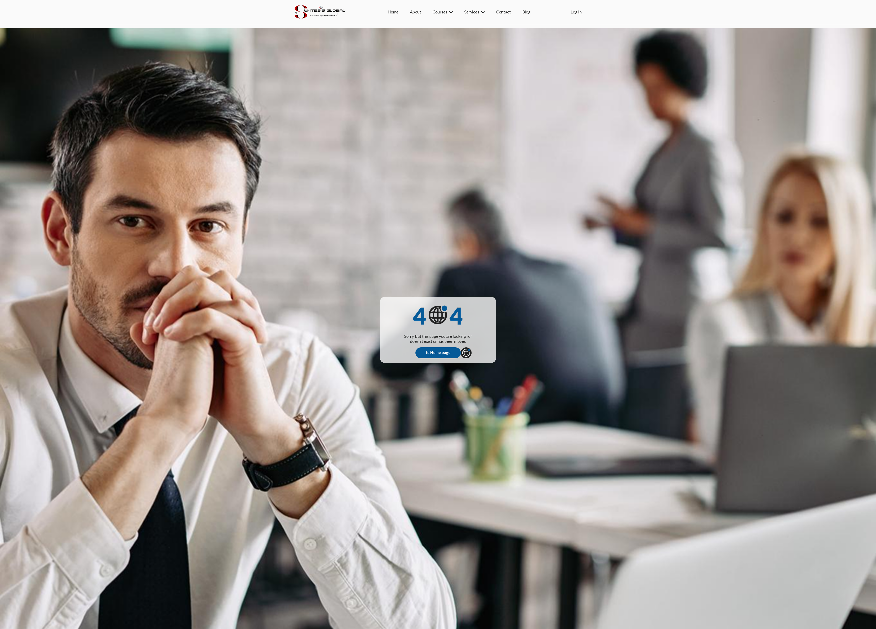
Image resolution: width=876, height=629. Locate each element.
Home (393, 12)
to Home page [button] (438, 352)
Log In (576, 11)
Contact (503, 12)
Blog (526, 12)
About (415, 12)
